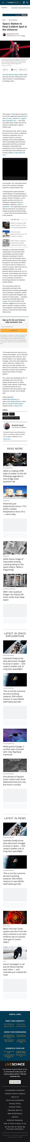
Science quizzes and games (9, 1052)
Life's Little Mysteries (9, 1024)
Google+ (20, 403)
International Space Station (15, 74)
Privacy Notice (21, 336)
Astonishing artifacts (21, 1026)
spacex (5, 414)
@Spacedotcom (15, 401)
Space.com (18, 406)
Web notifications (15, 1113)
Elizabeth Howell (13, 34)
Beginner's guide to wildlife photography (21, 1052)
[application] (15, 167)
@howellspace (12, 399)
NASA (13, 114)
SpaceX (15, 382)
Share (6, 69)
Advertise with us (15, 1110)
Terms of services (20, 335)
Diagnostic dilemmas (9, 1026)
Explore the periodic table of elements (9, 1040)
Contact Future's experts (15, 1093)
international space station (11, 418)
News (23, 35)
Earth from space (21, 1024)
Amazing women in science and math (21, 1036)
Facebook (11, 403)
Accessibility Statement (15, 1090)
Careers (15, 1117)
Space (4, 20)
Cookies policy (15, 1107)
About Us (15, 1097)
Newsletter (24, 69)
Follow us (15, 69)
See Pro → (17, 2)
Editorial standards (15, 1120)
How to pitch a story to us (15, 1123)
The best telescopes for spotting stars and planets (9, 1056)
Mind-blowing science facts (21, 1055)
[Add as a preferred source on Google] (15, 1082)
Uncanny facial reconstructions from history (21, 1041)
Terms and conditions (15, 1100)
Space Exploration (13, 20)
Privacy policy (15, 1103)
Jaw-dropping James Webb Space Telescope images (9, 1036)
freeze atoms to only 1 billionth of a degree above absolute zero (14, 118)
